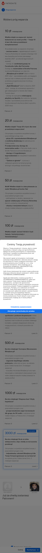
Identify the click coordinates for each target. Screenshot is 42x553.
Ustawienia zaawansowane (21, 307)
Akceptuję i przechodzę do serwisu (21, 311)
